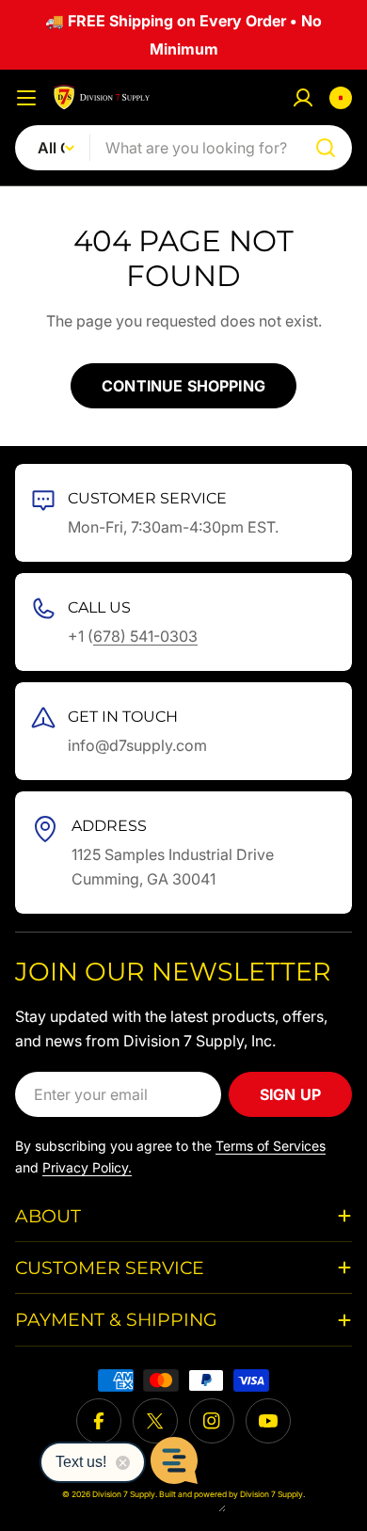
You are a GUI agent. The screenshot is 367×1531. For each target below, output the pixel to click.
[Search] (325, 147)
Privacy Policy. (87, 1167)
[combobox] (183, 147)
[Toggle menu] (26, 98)
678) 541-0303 (145, 636)
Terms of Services (270, 1146)
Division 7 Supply (271, 1494)
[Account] (303, 98)
